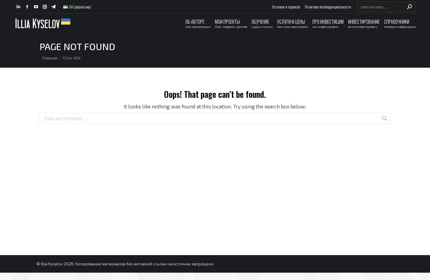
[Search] (409, 6)
